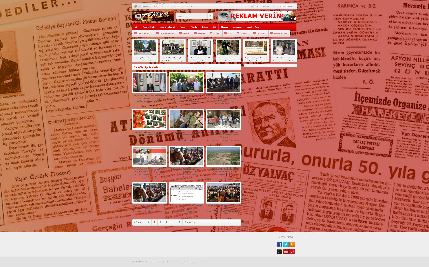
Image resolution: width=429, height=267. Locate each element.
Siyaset (182, 27)
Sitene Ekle (255, 6)
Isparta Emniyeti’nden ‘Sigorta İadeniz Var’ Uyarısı (176, 7)
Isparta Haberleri (167, 27)
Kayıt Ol (266, 6)
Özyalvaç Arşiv (253, 27)
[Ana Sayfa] (136, 27)
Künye (282, 6)
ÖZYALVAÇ (143, 262)
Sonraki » (190, 222)
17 (179, 222)
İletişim (291, 6)
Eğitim (205, 27)
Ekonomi (224, 27)
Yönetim (193, 27)
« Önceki (138, 222)
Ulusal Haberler (148, 27)
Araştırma (237, 27)
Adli (214, 27)
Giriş (274, 6)
